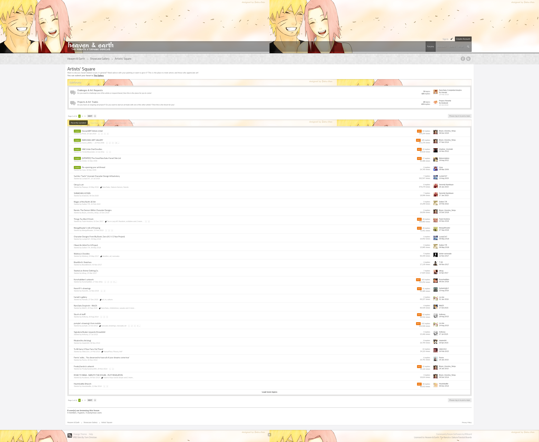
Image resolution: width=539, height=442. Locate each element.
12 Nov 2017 (444, 256)
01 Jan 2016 (444, 299)
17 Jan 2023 (444, 195)
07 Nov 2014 (444, 142)
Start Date (94, 122)
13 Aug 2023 (444, 178)
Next (90, 116)
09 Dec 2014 (444, 377)
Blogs (461, 46)
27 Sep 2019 (444, 230)
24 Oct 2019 (443, 105)
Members (441, 46)
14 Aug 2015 (444, 326)
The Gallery (99, 76)
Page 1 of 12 (72, 116)
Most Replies (106, 122)
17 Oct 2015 (443, 308)
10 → (117, 143)
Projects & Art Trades (87, 102)
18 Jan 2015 (444, 369)
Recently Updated (78, 122)
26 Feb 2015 (444, 351)
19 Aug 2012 (444, 160)
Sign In (445, 39)
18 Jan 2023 (444, 187)
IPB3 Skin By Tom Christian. (85, 437)
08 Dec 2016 (444, 282)
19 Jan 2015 (444, 360)
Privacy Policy (467, 422)
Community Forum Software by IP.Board (454, 434)
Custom (131, 122)
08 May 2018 (444, 247)
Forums (430, 46)
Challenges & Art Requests (90, 90)
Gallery (452, 46)
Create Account (463, 39)
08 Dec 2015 (444, 133)
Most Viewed (120, 122)
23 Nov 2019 (444, 221)
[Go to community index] (90, 46)
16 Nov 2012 (444, 151)
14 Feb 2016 (444, 95)
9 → (115, 282)
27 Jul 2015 (443, 334)
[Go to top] (269, 434)
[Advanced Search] (468, 46)
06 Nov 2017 (444, 264)
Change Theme (80, 434)
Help (91, 434)
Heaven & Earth (73, 422)
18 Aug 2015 (444, 317)
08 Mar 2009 (444, 169)
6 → (138, 326)
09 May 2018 (444, 239)
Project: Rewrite (445, 101)
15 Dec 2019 (444, 212)
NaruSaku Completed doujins (450, 90)
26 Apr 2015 (443, 343)
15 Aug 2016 (444, 291)
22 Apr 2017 (443, 273)
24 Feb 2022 (444, 204)
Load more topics (269, 392)
